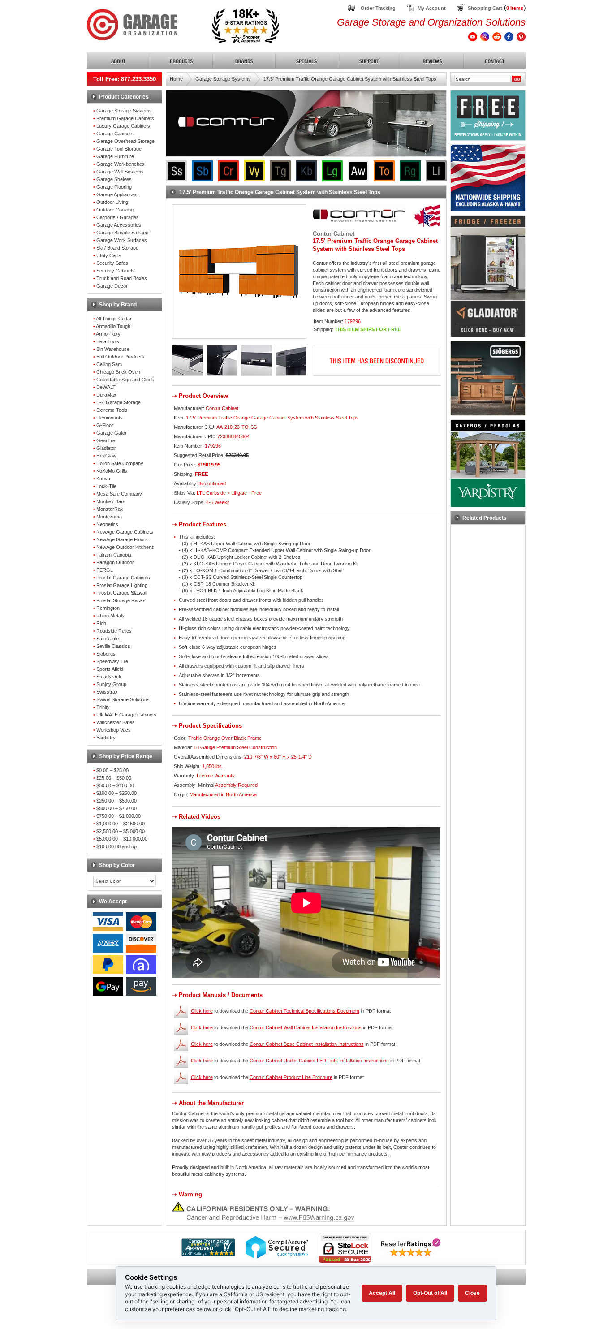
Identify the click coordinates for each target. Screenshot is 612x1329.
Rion (101, 623)
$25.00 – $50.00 (113, 778)
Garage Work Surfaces (121, 240)
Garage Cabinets (115, 133)
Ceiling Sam (109, 364)
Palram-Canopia (113, 554)
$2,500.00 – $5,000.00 (120, 831)
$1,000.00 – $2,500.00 (120, 823)
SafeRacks (108, 638)
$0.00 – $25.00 (112, 770)
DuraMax (106, 394)
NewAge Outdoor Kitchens (125, 547)
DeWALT (106, 387)
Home (176, 79)
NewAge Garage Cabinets (124, 532)
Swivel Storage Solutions (123, 699)
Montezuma (109, 516)
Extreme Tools (112, 410)
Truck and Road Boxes (121, 278)
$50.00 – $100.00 (115, 785)
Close (472, 1293)
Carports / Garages (117, 217)
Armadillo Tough (113, 326)
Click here (202, 1011)
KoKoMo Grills (111, 471)
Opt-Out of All (430, 1293)
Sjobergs (106, 653)
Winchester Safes (115, 722)
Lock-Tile (106, 486)
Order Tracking (378, 8)
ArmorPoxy (108, 334)
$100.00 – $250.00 (116, 793)
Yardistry (106, 737)
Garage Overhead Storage (125, 141)
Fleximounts (109, 417)
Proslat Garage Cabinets (123, 577)
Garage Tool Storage (119, 148)
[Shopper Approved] (208, 1254)
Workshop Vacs (113, 730)
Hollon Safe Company (119, 463)
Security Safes (112, 263)
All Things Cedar (114, 318)
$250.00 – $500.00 (116, 800)
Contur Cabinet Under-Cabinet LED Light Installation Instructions (319, 1060)
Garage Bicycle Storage (122, 232)
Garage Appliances (117, 194)
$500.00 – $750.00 (116, 808)
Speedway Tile (112, 661)
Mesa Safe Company (119, 493)
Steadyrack (108, 676)
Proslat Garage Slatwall (121, 592)
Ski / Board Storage (117, 247)
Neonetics (107, 524)
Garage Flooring (114, 187)
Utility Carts (108, 255)
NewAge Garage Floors (122, 539)
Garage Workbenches (120, 164)
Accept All (382, 1293)
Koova (103, 478)
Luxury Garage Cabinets (123, 126)
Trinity (103, 707)
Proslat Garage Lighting (121, 585)
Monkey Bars (110, 501)
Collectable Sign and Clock (125, 379)
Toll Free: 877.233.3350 (124, 79)
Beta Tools (107, 341)
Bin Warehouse (112, 349)
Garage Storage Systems (124, 110)
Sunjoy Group (111, 684)
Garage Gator (111, 433)
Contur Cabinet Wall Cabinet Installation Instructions (306, 1027)
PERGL (104, 570)
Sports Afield (109, 669)
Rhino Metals (110, 615)
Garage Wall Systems (120, 171)
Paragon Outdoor (115, 562)
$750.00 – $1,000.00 (118, 816)
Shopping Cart (485, 8)
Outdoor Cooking (115, 209)
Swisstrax (107, 692)
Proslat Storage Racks (121, 600)
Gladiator (106, 448)
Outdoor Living (112, 202)
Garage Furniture (115, 156)
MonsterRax (109, 509)
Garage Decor (112, 286)
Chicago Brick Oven (118, 372)
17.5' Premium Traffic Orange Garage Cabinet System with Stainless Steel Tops (349, 79)
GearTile (105, 440)
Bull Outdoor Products (120, 356)
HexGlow (106, 455)
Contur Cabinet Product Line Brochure (291, 1077)
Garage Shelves (114, 179)
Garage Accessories (118, 225)
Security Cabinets (115, 270)
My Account (432, 8)
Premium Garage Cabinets (125, 118)
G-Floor (104, 425)
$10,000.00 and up (116, 846)
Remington (108, 608)
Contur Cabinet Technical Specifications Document (304, 1011)
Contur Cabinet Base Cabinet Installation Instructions (307, 1044)
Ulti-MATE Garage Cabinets (126, 714)
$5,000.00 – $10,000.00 (121, 838)
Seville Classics (113, 646)
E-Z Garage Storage (118, 402)
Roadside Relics (114, 631)
